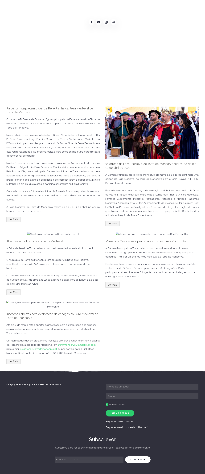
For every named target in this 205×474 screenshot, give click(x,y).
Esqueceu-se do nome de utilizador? (127, 427)
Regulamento (65, 6)
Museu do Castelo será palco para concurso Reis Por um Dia (145, 241)
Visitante (148, 6)
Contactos (186, 6)
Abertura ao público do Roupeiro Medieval (34, 241)
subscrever (138, 459)
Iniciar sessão (120, 413)
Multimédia (167, 6)
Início (24, 6)
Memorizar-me (116, 404)
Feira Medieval (42, 6)
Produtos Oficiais (126, 6)
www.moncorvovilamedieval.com (77, 344)
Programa (84, 6)
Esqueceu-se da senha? (119, 421)
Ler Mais (13, 219)
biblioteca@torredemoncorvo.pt (38, 349)
